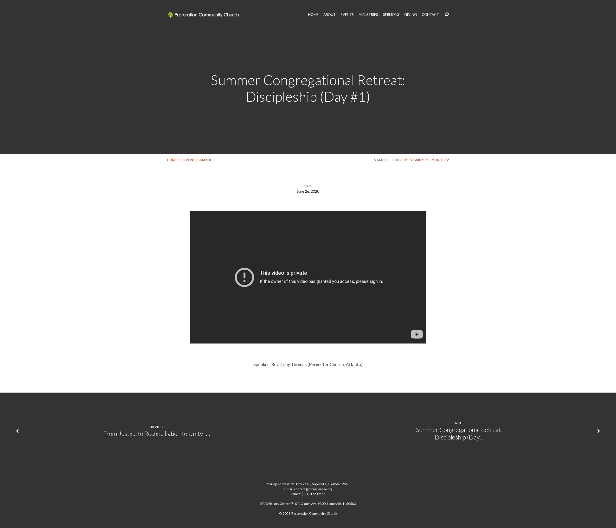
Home (171, 160)
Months (438, 160)
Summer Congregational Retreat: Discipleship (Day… (459, 433)
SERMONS (391, 14)
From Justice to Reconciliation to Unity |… (156, 433)
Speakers (417, 160)
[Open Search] (447, 15)
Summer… (206, 160)
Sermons (187, 160)
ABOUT (329, 14)
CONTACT (430, 14)
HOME (313, 14)
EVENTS (347, 14)
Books (398, 160)
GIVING (410, 14)
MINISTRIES (368, 14)
